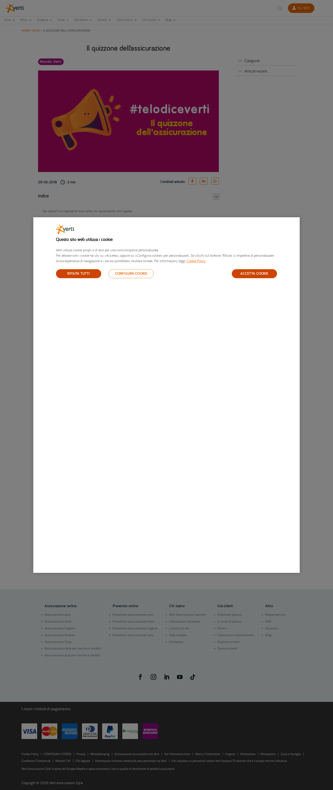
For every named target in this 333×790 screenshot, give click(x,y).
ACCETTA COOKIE (254, 273)
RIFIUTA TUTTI (78, 273)
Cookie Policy (195, 261)
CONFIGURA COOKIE (131, 273)
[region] (166, 395)
